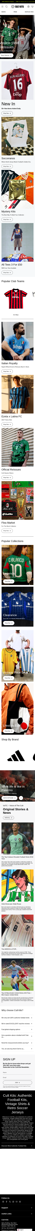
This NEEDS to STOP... (9, 949)
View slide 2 (17, 57)
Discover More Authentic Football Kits (13, 1146)
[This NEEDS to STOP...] (17, 931)
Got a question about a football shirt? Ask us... (14, 1036)
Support (4, 1208)
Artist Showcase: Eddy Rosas (11, 904)
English (21, 1230)
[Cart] (32, 6)
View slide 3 (19, 57)
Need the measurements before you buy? (15, 1043)
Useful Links (6, 1214)
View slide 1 (15, 57)
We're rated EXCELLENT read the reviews (15, 1023)
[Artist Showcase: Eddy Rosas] (17, 885)
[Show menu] (2, 6)
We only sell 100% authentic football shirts (15, 1018)
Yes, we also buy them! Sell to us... (12, 1049)
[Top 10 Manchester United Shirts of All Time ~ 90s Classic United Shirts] (17, 974)
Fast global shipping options (10, 1029)
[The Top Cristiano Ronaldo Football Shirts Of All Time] (17, 838)
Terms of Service (12, 1087)
